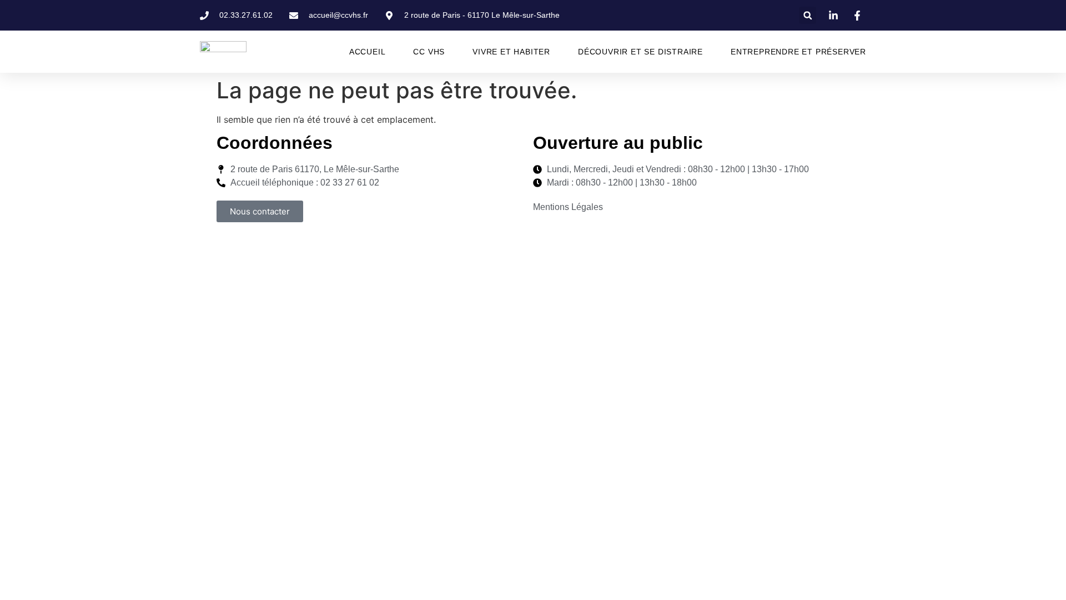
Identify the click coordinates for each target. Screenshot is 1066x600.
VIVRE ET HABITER (511, 51)
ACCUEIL (367, 51)
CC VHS (429, 51)
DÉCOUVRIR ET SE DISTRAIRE (640, 51)
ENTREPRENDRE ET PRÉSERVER (798, 51)
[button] (807, 15)
